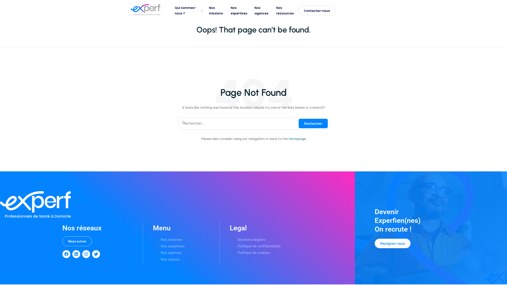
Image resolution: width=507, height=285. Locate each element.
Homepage (297, 139)
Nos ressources (285, 10)
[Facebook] (66, 254)
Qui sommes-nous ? (185, 10)
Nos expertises (239, 10)
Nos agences (261, 10)
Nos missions (216, 10)
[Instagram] (86, 254)
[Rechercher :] (253, 123)
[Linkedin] (76, 254)
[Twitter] (96, 254)
